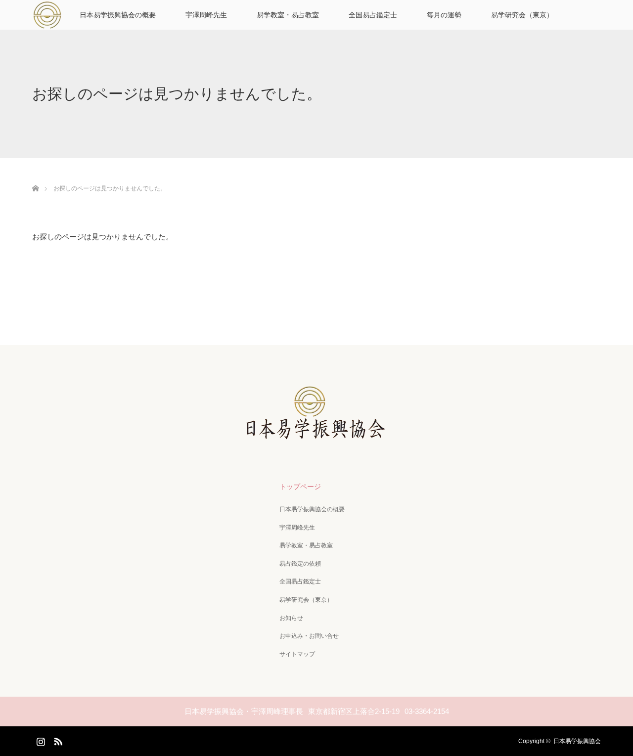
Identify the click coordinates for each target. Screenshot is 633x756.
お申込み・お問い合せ (309, 635)
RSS (56, 739)
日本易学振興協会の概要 (118, 15)
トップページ (300, 486)
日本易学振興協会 (577, 741)
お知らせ (291, 618)
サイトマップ (297, 654)
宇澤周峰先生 (206, 15)
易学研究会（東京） (522, 15)
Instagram (39, 739)
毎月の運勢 (444, 15)
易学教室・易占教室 (288, 15)
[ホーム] (35, 176)
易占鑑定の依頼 (300, 563)
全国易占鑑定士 (373, 15)
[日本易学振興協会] (316, 435)
